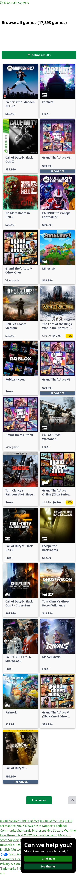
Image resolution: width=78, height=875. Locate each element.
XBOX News (24, 825)
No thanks (48, 866)
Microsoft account (45, 835)
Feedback (60, 825)
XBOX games (30, 821)
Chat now (48, 858)
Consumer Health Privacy (17, 859)
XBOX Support (43, 825)
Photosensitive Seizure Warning (54, 830)
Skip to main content (14, 2)
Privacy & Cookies (12, 864)
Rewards (6, 844)
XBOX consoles (10, 821)
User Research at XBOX (16, 835)
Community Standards (15, 830)
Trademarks (8, 868)
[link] (20, 91)
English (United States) (15, 849)
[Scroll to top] (72, 800)
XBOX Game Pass (52, 821)
